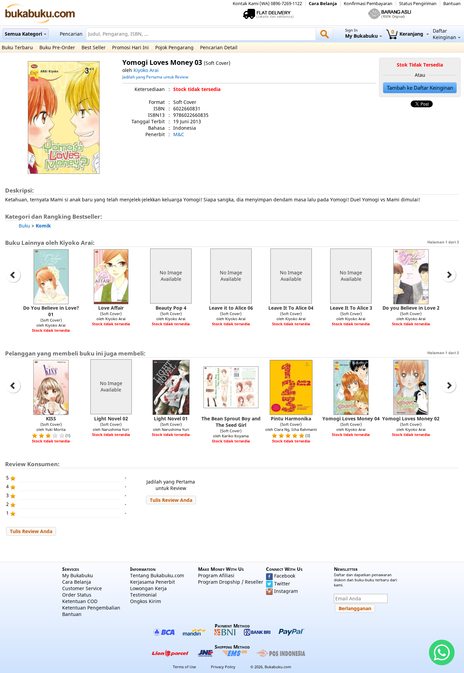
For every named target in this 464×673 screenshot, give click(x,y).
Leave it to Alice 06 (231, 308)
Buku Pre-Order (57, 47)
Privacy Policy (223, 666)
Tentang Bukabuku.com (157, 575)
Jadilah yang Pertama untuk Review (155, 76)
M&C (178, 134)
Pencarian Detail (218, 47)
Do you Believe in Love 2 (411, 308)
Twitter (282, 583)
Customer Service (82, 588)
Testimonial (143, 595)
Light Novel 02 (111, 418)
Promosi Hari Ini (130, 47)
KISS (51, 418)
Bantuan (452, 3)
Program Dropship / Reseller (230, 582)
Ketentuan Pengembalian (91, 607)
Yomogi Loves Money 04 (351, 418)
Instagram (286, 591)
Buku (24, 225)
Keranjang (408, 34)
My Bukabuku (77, 575)
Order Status (76, 595)
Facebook (284, 575)
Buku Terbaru (17, 47)
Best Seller (94, 47)
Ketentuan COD (79, 601)
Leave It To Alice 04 (291, 308)
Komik (43, 225)
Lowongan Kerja (148, 588)
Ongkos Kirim (145, 601)
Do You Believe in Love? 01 (51, 311)
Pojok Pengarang (174, 47)
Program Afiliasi (216, 575)
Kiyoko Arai (146, 70)
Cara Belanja (323, 3)
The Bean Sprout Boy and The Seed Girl (231, 421)
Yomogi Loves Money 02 (411, 418)
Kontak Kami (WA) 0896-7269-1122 (267, 3)
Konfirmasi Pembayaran (368, 3)
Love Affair (111, 308)
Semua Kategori (23, 34)
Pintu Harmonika (291, 418)
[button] (171, 500)
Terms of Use (184, 666)
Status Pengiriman (417, 3)
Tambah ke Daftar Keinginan (420, 87)
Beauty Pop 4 (171, 308)
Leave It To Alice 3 (351, 308)
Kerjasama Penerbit (152, 582)
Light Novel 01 (171, 418)
